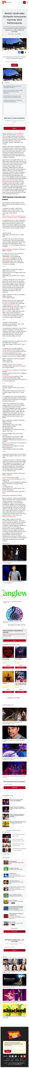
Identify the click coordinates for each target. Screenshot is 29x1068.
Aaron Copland (6, 258)
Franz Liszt (5, 264)
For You (8, 543)
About (12, 1059)
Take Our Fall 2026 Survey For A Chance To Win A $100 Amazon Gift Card (13, 101)
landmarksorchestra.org (12, 515)
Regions (12, 1060)
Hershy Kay (5, 491)
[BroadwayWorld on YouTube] (24, 1056)
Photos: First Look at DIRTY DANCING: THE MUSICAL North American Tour (13, 1002)
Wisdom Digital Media (18, 1063)
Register (17, 2)
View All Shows (14, 928)
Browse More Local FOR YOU (16, 625)
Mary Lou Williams (7, 311)
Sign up (14, 950)
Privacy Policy (18, 1064)
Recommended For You (7, 795)
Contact (17, 1059)
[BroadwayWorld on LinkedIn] (15, 1056)
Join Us (21, 1059)
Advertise (8, 1059)
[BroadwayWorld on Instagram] (12, 1056)
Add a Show (14, 931)
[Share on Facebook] (19, 52)
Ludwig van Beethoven (8, 253)
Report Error (22, 1060)
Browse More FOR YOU (14, 830)
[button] (24, 2)
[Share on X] (22, 52)
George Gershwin (7, 181)
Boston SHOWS (5, 857)
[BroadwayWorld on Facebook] (9, 1056)
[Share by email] (25, 52)
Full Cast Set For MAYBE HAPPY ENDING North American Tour (14, 972)
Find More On (13, 698)
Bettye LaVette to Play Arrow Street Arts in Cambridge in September (13, 87)
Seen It (8, 665)
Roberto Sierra (6, 443)
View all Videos (6, 854)
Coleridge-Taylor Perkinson (14, 364)
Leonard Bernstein (7, 370)
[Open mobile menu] (27, 2)
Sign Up (14, 65)
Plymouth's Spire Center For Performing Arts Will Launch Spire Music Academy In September (13, 92)
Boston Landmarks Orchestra (10, 133)
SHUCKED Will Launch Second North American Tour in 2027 (14, 1017)
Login (21, 2)
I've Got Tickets (8, 667)
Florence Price (6, 303)
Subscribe (14, 787)
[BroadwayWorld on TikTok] (18, 1056)
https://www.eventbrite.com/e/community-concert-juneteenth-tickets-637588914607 (14, 216)
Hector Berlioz (6, 477)
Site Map (17, 1060)
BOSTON (9, 2)
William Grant (13, 305)
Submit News (6, 1060)
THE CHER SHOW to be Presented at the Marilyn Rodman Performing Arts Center (12, 96)
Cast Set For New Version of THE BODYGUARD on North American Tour (14, 987)
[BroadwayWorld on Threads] (21, 1056)
